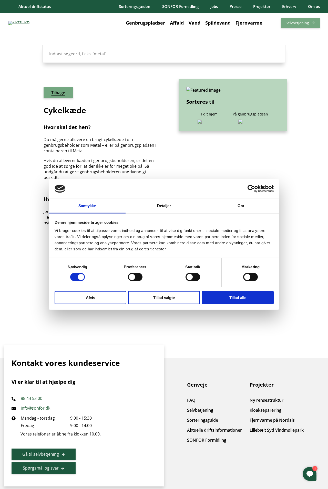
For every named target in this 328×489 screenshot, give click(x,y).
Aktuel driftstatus (34, 6)
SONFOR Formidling (180, 6)
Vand (194, 23)
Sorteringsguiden (134, 6)
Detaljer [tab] (164, 206)
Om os (314, 6)
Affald (177, 23)
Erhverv (289, 6)
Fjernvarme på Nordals (272, 420)
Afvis (90, 297)
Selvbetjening (297, 22)
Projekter (261, 6)
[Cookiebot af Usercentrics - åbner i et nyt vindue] (251, 189)
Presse (236, 6)
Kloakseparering (265, 410)
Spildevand (218, 23)
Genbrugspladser (145, 23)
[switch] (135, 277)
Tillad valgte (164, 297)
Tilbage (58, 92)
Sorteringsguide (202, 420)
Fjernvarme (248, 23)
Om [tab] (241, 206)
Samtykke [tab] (87, 206)
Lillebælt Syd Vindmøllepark (277, 430)
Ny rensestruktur (266, 400)
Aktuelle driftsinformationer (214, 430)
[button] (271, 23)
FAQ (191, 400)
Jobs (214, 6)
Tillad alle (237, 297)
